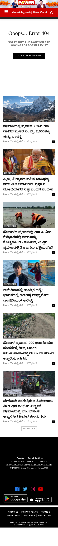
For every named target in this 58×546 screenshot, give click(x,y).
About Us (13, 512)
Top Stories (10, 226)
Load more (28, 429)
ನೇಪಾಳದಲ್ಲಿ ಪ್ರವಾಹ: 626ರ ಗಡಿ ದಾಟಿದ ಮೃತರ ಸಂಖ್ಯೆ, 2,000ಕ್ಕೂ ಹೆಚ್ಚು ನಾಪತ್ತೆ (26, 132)
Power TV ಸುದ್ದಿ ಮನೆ (13, 141)
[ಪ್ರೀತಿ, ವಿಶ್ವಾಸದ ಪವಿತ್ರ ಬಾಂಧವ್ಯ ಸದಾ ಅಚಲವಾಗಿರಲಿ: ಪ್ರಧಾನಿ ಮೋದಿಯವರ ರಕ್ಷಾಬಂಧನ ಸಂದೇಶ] (29, 162)
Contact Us (44, 515)
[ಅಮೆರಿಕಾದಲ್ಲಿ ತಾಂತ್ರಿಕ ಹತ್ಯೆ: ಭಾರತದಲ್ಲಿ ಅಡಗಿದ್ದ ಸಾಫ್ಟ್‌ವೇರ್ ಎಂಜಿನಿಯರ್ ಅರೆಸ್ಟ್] (29, 273)
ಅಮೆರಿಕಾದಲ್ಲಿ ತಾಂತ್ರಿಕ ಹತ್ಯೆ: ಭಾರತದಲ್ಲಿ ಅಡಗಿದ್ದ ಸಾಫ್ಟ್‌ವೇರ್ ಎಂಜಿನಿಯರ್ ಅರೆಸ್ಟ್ (26, 295)
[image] (29, 447)
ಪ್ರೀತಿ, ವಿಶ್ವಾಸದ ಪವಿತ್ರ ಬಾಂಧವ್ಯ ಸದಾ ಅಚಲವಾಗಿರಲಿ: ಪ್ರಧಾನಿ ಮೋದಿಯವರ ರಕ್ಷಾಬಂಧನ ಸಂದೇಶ (28, 184)
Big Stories (9, 120)
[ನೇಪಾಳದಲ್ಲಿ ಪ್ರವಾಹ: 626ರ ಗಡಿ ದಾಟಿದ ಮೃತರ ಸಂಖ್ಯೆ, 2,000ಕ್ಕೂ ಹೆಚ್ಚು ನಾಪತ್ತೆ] (29, 109)
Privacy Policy (29, 512)
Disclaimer (29, 515)
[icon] (17, 490)
